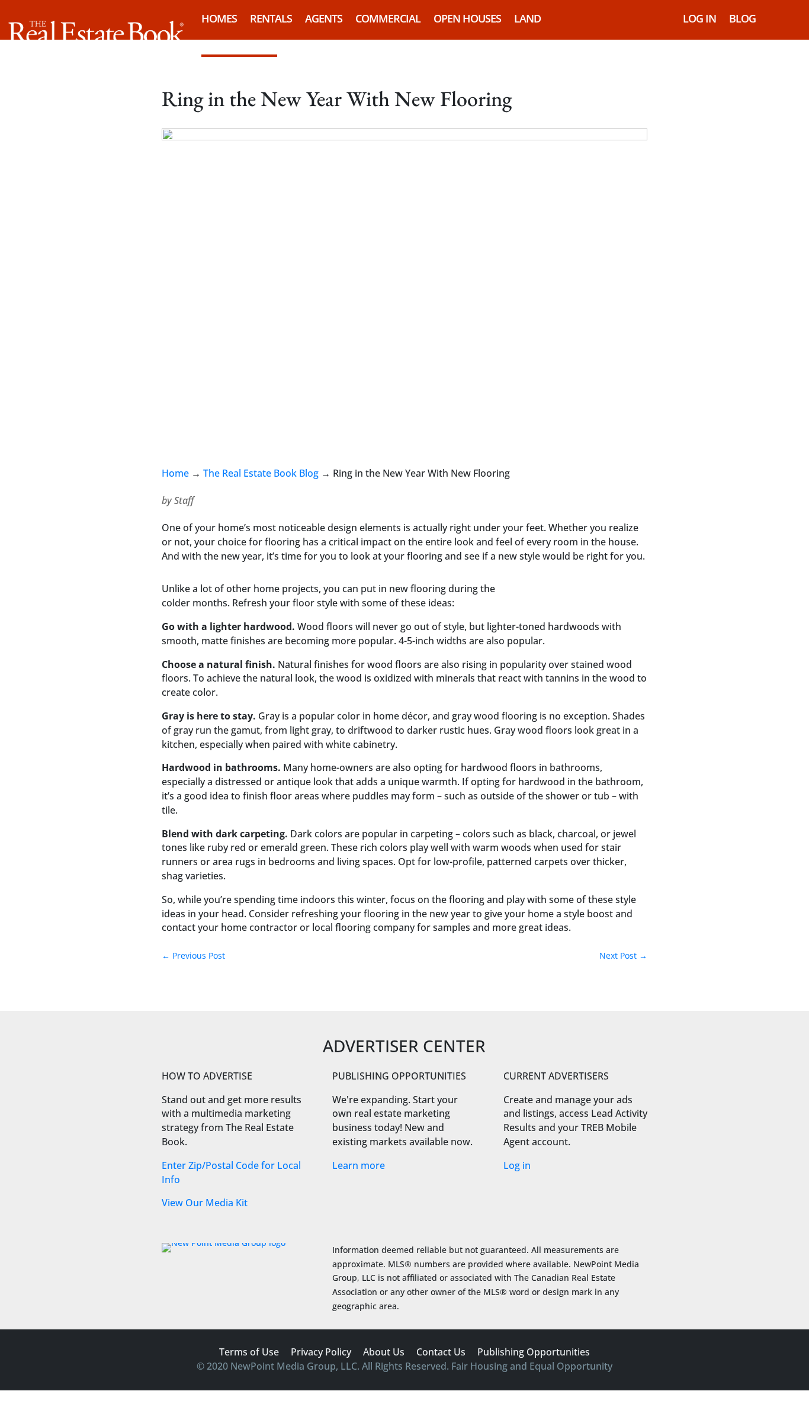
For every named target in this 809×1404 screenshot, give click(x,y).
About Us (383, 1351)
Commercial (387, 18)
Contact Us (441, 1351)
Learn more (358, 1165)
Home (175, 473)
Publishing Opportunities (533, 1351)
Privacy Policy (321, 1351)
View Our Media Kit (205, 1202)
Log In (699, 18)
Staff (184, 500)
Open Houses (467, 18)
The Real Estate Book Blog (261, 473)
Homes (219, 18)
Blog (742, 18)
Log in (517, 1165)
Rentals (271, 18)
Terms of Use (249, 1351)
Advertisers (232, 43)
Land (527, 18)
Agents (323, 18)
